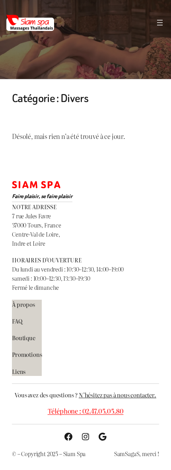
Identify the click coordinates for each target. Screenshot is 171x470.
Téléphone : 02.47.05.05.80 (86, 411)
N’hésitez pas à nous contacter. (117, 395)
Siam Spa (36, 185)
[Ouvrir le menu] (160, 22)
